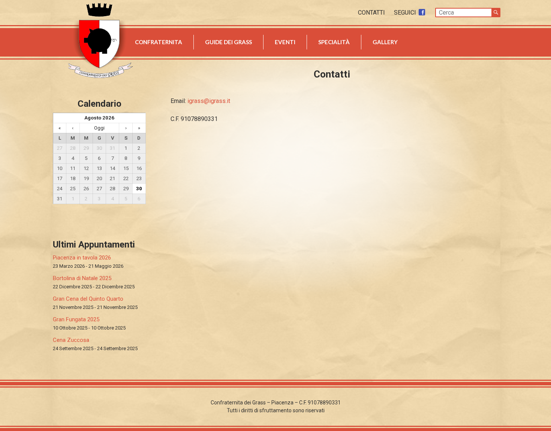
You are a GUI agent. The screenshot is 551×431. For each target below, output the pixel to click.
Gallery (385, 42)
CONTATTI (372, 12)
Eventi (285, 42)
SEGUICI (406, 12)
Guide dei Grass (228, 42)
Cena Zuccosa (71, 340)
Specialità (334, 42)
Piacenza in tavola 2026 (82, 257)
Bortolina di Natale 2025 (82, 278)
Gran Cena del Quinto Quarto (88, 298)
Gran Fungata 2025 (76, 319)
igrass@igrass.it (208, 100)
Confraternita (158, 42)
